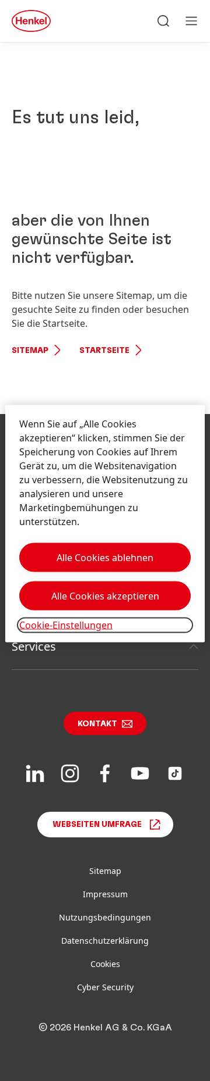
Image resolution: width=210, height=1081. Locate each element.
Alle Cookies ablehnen (105, 557)
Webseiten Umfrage (97, 824)
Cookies (105, 963)
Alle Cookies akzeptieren (105, 596)
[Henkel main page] (31, 21)
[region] (105, 523)
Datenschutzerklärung (105, 940)
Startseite (104, 351)
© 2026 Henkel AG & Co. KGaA (105, 1027)
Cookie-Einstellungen (66, 625)
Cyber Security (105, 987)
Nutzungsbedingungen (105, 917)
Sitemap (30, 351)
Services (34, 646)
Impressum (105, 894)
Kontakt (97, 724)
